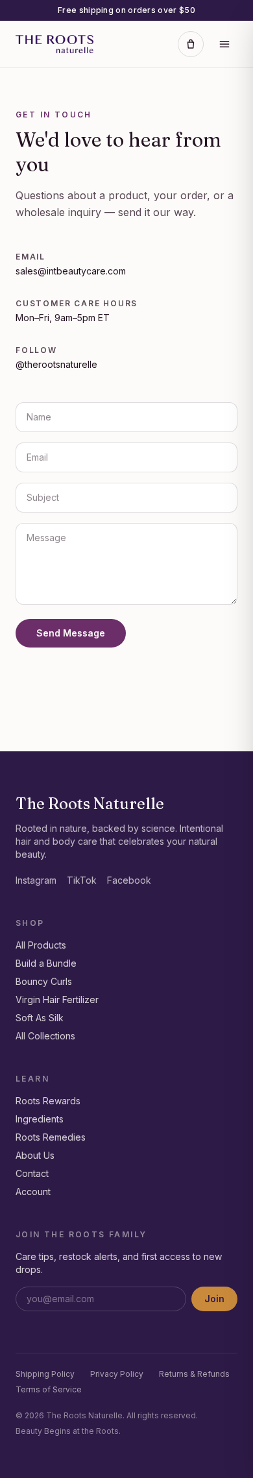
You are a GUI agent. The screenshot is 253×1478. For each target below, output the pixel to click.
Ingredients (40, 1118)
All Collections (45, 1035)
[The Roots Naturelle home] (54, 44)
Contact (32, 1173)
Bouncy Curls (44, 981)
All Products (41, 945)
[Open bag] (191, 44)
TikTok (82, 880)
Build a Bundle (46, 963)
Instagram (36, 880)
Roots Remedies (51, 1137)
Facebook (129, 880)
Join (214, 1298)
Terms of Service (49, 1389)
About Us (35, 1155)
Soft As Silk (40, 1017)
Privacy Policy (116, 1374)
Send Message (70, 632)
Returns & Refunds (194, 1374)
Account (33, 1191)
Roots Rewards (48, 1100)
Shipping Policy (45, 1374)
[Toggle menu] (224, 44)
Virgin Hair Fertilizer (57, 999)
